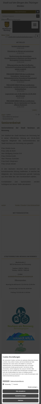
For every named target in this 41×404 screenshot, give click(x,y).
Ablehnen (20, 400)
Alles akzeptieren (20, 391)
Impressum (6, 381)
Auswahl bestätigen (20, 396)
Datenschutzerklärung (17, 381)
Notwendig (7, 384)
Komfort (15, 384)
